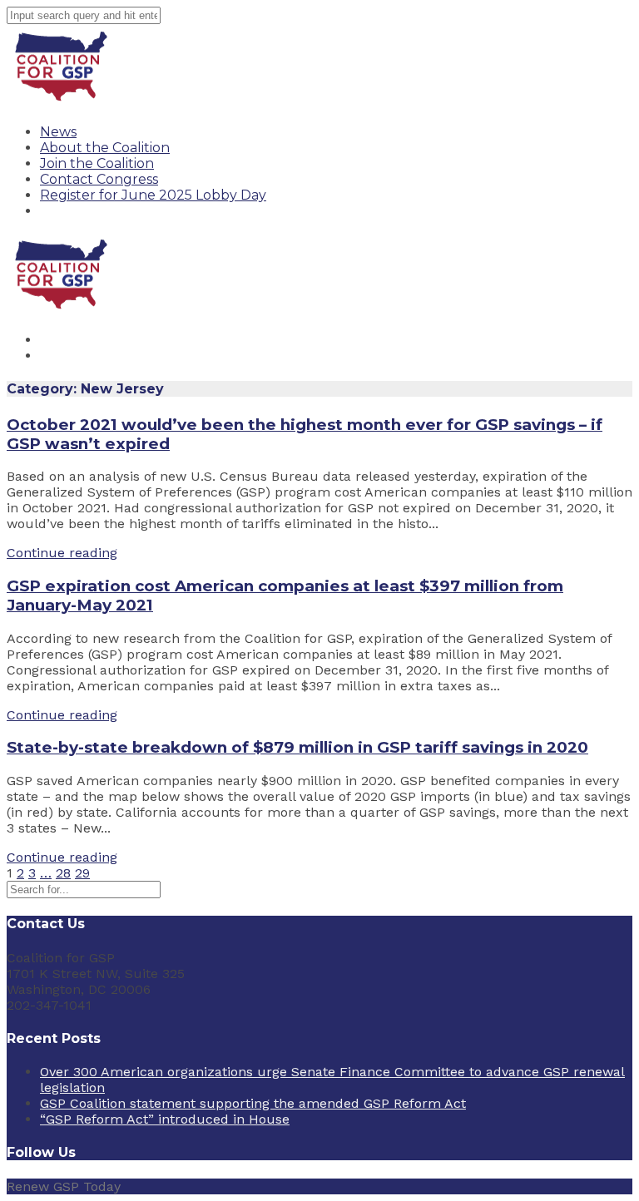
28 (63, 873)
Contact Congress (99, 179)
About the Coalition (105, 148)
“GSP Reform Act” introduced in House (165, 1119)
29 (82, 873)
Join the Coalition (97, 163)
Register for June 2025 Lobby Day (153, 195)
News (58, 132)
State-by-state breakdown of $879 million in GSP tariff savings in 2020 (297, 747)
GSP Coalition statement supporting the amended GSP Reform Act (253, 1103)
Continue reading (62, 553)
